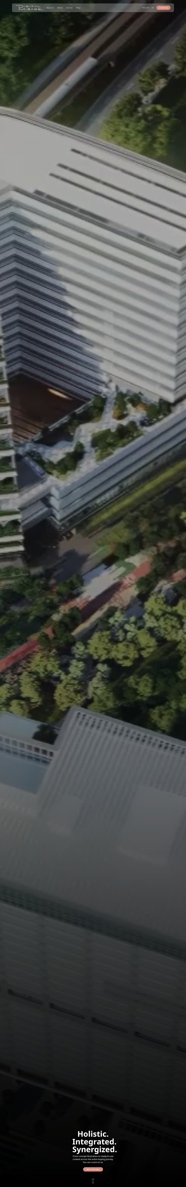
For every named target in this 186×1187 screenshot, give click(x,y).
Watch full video (93, 1169)
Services (69, 8)
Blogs (78, 8)
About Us (50, 8)
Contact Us (163, 8)
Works (60, 8)
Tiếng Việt (145, 8)
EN (153, 8)
